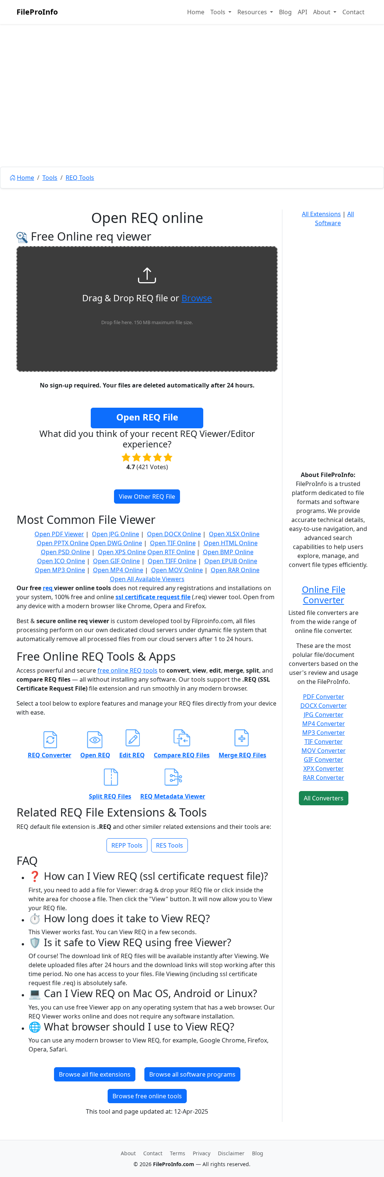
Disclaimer (231, 1153)
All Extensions (321, 214)
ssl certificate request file (153, 597)
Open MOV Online (177, 570)
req (48, 588)
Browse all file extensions (94, 1074)
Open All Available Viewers (147, 579)
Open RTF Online (171, 552)
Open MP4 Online (118, 570)
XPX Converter (323, 768)
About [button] (322, 12)
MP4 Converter (323, 723)
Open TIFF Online (172, 561)
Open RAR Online (235, 570)
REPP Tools (126, 845)
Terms (177, 1153)
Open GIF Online (116, 561)
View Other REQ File (147, 496)
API (302, 12)
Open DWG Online (116, 543)
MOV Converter (324, 750)
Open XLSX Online (234, 534)
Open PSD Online (65, 552)
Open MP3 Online (60, 570)
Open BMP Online (228, 552)
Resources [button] (252, 12)
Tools (49, 177)
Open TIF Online (173, 543)
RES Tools (169, 845)
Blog (285, 12)
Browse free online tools (147, 1096)
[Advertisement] (192, 112)
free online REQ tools (128, 670)
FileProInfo (37, 12)
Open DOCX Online (174, 534)
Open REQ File (147, 417)
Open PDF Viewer (59, 534)
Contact (353, 12)
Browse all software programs (192, 1074)
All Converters (324, 798)
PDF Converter (323, 696)
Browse (197, 298)
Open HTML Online (231, 543)
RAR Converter (323, 777)
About (128, 1153)
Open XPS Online (122, 552)
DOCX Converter (323, 705)
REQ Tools (80, 177)
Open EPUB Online (230, 561)
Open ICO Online (61, 561)
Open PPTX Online (62, 543)
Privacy (201, 1153)
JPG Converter (324, 714)
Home (195, 12)
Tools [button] (218, 12)
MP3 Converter (323, 732)
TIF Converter (323, 741)
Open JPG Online (115, 534)
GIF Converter (323, 759)
